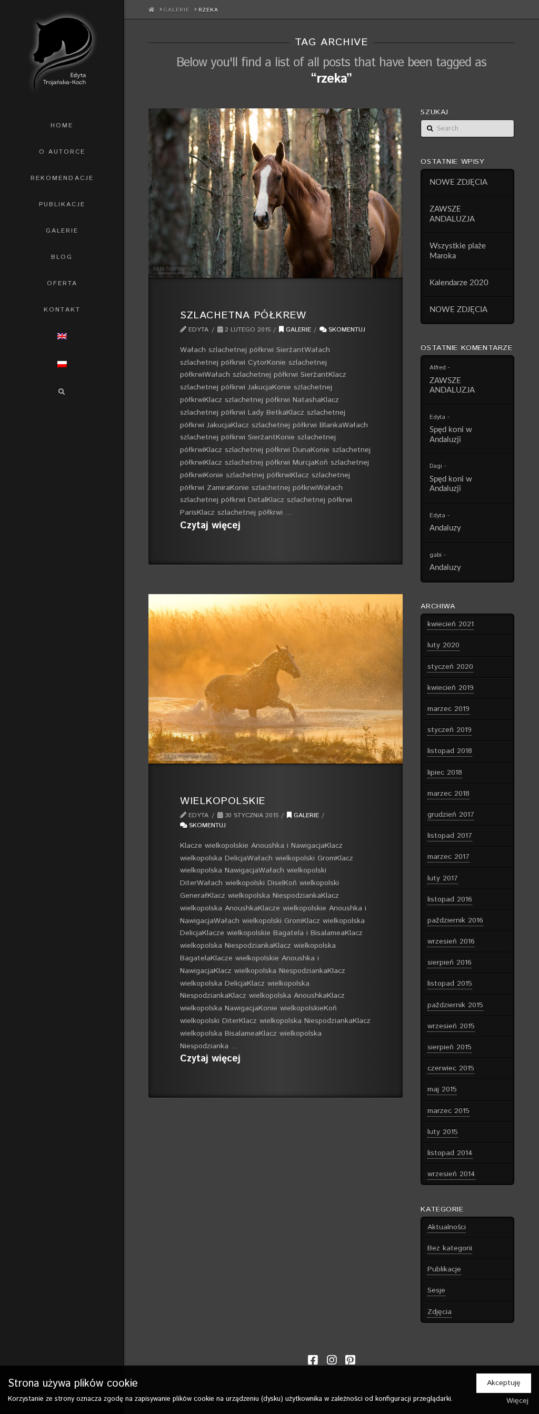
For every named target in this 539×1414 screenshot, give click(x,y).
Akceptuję (504, 1383)
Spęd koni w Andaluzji (451, 435)
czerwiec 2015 (450, 1068)
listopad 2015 (449, 983)
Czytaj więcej (210, 526)
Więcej (517, 1401)
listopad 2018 (449, 751)
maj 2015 (442, 1089)
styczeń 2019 (449, 730)
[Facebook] (312, 1360)
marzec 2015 (448, 1111)
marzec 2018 (448, 793)
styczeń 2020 (450, 666)
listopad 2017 (449, 835)
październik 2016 (455, 920)
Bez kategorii (449, 1248)
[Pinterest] (350, 1360)
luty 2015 (442, 1132)
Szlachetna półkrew (243, 315)
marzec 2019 (448, 709)
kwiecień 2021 (450, 624)
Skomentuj (345, 329)
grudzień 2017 (450, 814)
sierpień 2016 (449, 962)
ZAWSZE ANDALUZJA (452, 214)
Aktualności (446, 1227)
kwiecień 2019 (450, 688)
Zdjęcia (439, 1312)
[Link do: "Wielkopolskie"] (275, 679)
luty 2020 (443, 645)
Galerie (297, 329)
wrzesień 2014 (451, 1174)
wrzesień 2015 (451, 1026)
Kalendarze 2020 (459, 283)
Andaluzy (445, 528)
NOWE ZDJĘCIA (458, 182)
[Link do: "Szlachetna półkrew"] (275, 193)
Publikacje (444, 1269)
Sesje (436, 1290)
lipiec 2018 (444, 772)
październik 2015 (455, 1005)
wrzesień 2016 (451, 941)
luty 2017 (442, 878)
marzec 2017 (448, 856)
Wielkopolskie (222, 801)
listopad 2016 (449, 899)
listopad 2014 (450, 1153)
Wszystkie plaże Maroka (458, 251)
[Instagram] (331, 1360)
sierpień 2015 (449, 1047)
